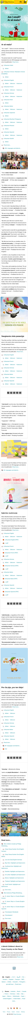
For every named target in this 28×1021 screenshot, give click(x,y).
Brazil (18, 991)
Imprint (13, 1011)
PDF (5, 749)
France (6, 993)
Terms (4, 1011)
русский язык (9, 984)
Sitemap (23, 1011)
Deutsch (5, 979)
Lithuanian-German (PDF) (10, 565)
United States (16, 998)
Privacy (8, 1011)
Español (11, 979)
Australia (13, 991)
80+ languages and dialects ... (12, 745)
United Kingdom (7, 998)
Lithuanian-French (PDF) (10, 552)
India (18, 993)
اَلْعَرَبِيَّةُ (18, 977)
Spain (22, 996)
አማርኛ (13, 977)
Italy (22, 993)
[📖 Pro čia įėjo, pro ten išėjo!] (14, 682)
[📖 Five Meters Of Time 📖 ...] (14, 459)
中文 (23, 977)
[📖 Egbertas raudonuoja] (14, 508)
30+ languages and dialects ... (10, 470)
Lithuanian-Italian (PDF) (10, 578)
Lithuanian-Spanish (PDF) (11, 591)
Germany (12, 993)
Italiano (4, 981)
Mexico (9, 996)
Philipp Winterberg (9, 2)
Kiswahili (15, 981)
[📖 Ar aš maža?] (14, 40)
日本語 (9, 981)
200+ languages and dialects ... (12, 148)
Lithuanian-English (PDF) (11, 539)
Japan (4, 996)
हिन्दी (23, 979)
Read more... (18, 984)
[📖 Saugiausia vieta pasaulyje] (14, 331)
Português (22, 981)
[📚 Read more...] (14, 836)
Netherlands (16, 996)
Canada (24, 991)
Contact (18, 1011)
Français (17, 979)
